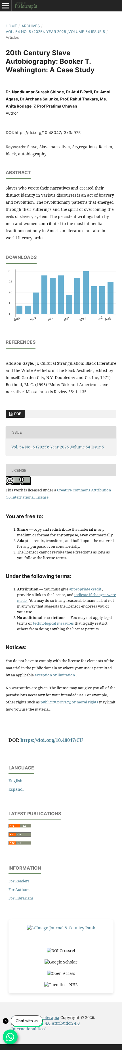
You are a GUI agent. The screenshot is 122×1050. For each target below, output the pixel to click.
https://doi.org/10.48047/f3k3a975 (48, 132)
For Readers (19, 881)
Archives (31, 26)
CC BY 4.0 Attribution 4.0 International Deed (45, 1026)
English (15, 780)
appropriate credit (85, 589)
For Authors (19, 889)
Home (11, 26)
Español (16, 789)
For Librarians (21, 898)
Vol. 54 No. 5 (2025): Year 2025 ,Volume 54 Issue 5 (55, 31)
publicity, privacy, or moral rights (70, 702)
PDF (17, 413)
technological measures (54, 623)
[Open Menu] (5, 5)
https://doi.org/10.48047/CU (51, 740)
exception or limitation (55, 675)
